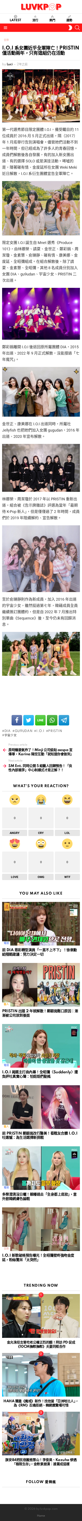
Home (41, 1515)
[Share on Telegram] (64, 720)
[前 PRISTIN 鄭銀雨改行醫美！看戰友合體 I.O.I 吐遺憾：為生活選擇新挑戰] (41, 1107)
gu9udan (24, 731)
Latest (15, 20)
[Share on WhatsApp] (52, 720)
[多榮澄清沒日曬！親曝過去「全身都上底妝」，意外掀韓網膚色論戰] (41, 1168)
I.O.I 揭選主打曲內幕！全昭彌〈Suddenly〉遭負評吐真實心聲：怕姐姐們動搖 (40, 1074)
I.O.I (40, 731)
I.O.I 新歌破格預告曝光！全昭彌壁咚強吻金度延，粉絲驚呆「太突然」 (38, 1258)
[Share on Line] (40, 720)
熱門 (52, 20)
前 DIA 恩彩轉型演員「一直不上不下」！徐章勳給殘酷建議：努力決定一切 (39, 952)
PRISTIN (55, 731)
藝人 (6, 1004)
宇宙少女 (10, 735)
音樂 (6, 1248)
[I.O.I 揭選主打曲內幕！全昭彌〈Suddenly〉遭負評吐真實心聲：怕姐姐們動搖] (41, 1046)
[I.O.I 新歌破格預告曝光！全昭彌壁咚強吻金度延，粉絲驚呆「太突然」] (41, 1229)
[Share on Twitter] (28, 720)
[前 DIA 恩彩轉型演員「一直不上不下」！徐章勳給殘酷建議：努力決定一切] (41, 924)
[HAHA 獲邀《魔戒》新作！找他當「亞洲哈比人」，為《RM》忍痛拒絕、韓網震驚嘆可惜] (41, 1375)
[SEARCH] (77, 27)
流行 (35, 20)
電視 (6, 943)
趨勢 (69, 20)
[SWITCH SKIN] (70, 27)
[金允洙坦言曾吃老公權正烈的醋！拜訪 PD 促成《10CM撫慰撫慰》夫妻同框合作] (41, 1316)
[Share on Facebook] (17, 720)
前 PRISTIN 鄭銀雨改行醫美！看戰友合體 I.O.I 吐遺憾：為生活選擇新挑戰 (39, 1135)
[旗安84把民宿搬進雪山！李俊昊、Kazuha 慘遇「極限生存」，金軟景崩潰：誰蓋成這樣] (41, 1433)
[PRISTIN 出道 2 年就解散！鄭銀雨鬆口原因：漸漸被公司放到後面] (41, 985)
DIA (7, 731)
